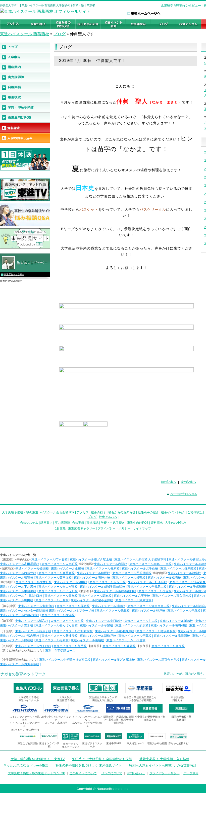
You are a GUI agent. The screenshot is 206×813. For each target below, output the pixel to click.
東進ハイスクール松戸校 (52, 640)
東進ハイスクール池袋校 (184, 573)
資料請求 (157, 522)
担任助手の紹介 (148, 512)
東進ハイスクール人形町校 (59, 564)
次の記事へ (188, 482)
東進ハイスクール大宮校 (67, 621)
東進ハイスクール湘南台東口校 (148, 606)
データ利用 (190, 773)
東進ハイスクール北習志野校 (19, 636)
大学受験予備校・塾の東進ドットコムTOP (36, 773)
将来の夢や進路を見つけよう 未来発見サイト (89, 765)
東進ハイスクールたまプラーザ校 (71, 610)
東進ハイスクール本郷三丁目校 (150, 564)
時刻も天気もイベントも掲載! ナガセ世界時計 (162, 765)
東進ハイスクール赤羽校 (110, 564)
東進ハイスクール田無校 (61, 595)
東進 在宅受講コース (60, 650)
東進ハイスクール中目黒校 (18, 591)
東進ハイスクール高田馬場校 (19, 564)
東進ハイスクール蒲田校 (70, 582)
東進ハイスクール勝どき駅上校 (91, 559)
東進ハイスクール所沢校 (131, 625)
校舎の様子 (98, 512)
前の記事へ (168, 482)
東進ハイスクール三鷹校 (52, 600)
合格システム (29, 522)
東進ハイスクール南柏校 (87, 640)
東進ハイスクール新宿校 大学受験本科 (140, 559)
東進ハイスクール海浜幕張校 (156, 631)
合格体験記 (194, 512)
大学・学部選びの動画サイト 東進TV (38, 759)
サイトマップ (142, 528)
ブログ (60, 34)
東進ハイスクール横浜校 (58, 615)
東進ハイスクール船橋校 (16, 640)
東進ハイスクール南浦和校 (169, 625)
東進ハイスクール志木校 (16, 625)
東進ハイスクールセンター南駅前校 (24, 610)
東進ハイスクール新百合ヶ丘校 (158, 659)
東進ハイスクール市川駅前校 (73, 631)
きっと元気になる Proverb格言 (25, 765)
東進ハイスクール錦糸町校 (178, 568)
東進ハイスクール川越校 (176, 621)
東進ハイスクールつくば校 (33, 646)
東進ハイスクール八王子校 (132, 595)
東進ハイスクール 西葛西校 (24, 34)
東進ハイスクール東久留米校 (171, 595)
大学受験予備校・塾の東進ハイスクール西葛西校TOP (38, 512)
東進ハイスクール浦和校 (31, 621)
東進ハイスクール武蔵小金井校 (92, 600)
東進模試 (92, 522)
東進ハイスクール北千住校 (140, 568)
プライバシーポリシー (164, 773)
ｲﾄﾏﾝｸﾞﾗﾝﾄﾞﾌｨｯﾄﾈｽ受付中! (25, 729)
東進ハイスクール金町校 (67, 568)
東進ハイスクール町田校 (16, 600)
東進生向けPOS (137, 522)
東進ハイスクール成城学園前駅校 (102, 586)
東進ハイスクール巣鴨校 (128, 577)
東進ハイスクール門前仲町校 (131, 573)
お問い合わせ (136, 773)
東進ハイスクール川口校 (141, 621)
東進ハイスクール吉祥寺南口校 (115, 591)
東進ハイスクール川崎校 (108, 606)
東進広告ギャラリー (14, 274)
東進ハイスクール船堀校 (93, 573)
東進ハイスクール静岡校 (119, 646)
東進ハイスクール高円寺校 (53, 577)
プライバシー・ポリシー (114, 528)
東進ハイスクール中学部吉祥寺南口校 (64, 659)
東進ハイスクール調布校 (95, 595)
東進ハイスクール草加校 (96, 625)
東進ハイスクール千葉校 (134, 636)
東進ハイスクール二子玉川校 (58, 591)
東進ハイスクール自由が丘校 (58, 586)
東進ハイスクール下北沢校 (18, 586)
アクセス (83, 512)
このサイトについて (83, 773)
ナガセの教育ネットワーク (23, 674)
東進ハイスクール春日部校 (104, 621)
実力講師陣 (62, 522)
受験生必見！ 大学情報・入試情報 (164, 759)
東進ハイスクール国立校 (155, 591)
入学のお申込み (175, 522)
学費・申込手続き (113, 522)
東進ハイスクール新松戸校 (98, 636)
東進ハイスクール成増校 (164, 577)
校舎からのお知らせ (121, 512)
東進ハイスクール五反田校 (107, 582)
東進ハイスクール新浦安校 (59, 636)
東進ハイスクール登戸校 (148, 610)
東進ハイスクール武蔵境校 (133, 600)
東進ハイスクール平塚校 (183, 610)
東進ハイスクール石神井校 (92, 577)
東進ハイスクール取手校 (70, 646)
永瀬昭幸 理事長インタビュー (181, 5)
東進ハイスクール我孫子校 (33, 631)
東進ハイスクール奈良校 (168, 646)
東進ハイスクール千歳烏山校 (147, 586)
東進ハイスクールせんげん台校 (56, 625)
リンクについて (111, 773)
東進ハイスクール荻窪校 (16, 577)
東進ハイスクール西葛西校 (56, 573)
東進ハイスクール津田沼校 (172, 636)
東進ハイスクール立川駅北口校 (21, 595)
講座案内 (46, 522)
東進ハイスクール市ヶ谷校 (49, 559)
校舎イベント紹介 (173, 512)
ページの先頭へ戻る (183, 494)
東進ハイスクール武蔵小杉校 (19, 615)
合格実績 (78, 522)
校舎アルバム (108, 517)
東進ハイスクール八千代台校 (125, 640)
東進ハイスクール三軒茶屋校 (147, 582)
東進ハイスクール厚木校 (73, 606)
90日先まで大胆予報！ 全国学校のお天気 (102, 759)
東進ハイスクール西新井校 (18, 573)
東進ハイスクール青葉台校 (36, 606)
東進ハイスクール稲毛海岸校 (114, 631)
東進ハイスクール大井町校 (34, 582)
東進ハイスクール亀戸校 (103, 568)
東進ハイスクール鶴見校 (113, 610)
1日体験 (60, 528)
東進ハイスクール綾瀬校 (32, 568)
